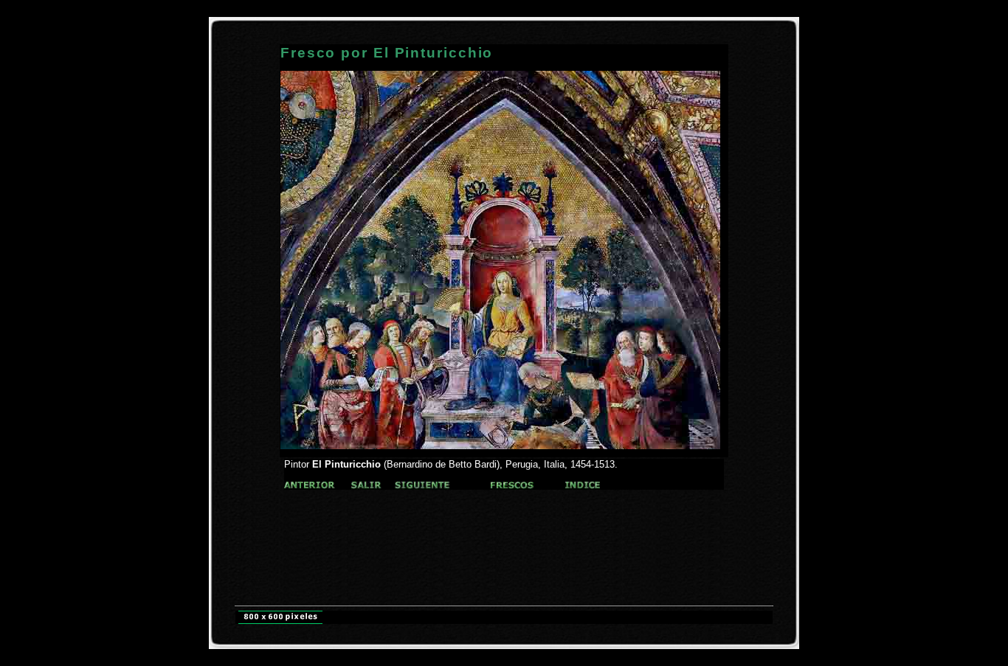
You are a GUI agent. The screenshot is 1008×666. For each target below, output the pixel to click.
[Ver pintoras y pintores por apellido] (309, 485)
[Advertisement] (504, 517)
